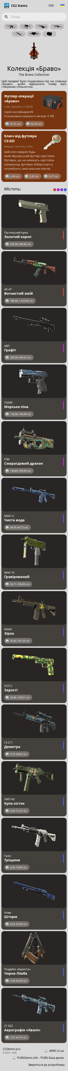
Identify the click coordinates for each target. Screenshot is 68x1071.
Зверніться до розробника (46, 1065)
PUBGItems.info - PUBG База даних (40, 1058)
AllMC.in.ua (56, 1051)
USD (51, 5)
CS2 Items (19, 5)
